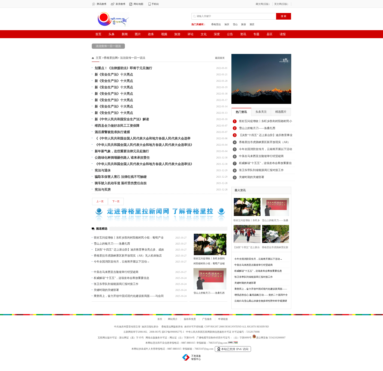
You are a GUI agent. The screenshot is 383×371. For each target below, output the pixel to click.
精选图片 (280, 111)
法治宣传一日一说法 (108, 46)
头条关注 (261, 111)
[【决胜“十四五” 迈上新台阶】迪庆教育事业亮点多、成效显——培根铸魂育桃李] (246, 233)
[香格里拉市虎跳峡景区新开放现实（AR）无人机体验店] (274, 233)
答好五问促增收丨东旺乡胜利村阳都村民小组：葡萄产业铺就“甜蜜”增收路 (209, 263)
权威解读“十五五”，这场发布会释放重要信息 (121, 278)
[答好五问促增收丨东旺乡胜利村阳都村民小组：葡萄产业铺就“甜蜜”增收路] (209, 244)
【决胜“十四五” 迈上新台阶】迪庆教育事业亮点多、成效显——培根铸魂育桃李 (265, 136)
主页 (98, 57)
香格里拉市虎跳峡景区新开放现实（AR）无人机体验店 (128, 255)
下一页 (115, 201)
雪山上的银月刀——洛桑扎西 (112, 243)
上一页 (100, 201)
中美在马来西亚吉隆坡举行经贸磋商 (116, 272)
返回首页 (220, 58)
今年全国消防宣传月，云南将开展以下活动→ (122, 261)
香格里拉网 (111, 57)
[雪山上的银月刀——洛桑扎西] (209, 278)
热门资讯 (241, 111)
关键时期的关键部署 (106, 289)
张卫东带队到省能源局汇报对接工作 (116, 283)
